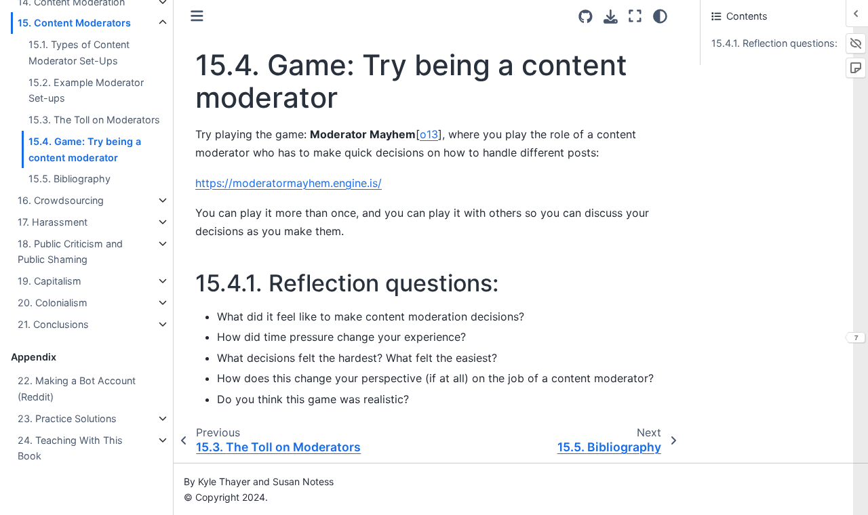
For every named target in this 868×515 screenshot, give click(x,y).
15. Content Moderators (74, 22)
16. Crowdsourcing (61, 200)
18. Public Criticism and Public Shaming (70, 252)
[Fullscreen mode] (635, 16)
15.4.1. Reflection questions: (774, 43)
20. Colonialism (52, 302)
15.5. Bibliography (69, 179)
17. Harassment (52, 222)
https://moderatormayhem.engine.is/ (288, 183)
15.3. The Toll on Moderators (94, 119)
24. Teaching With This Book (70, 448)
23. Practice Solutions (67, 418)
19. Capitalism (49, 281)
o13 (429, 134)
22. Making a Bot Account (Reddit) (77, 389)
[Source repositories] (585, 16)
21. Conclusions (53, 324)
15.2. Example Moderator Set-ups (86, 90)
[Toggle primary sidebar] (197, 16)
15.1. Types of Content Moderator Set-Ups (79, 52)
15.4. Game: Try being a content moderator (84, 149)
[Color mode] (660, 16)
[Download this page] (610, 16)
